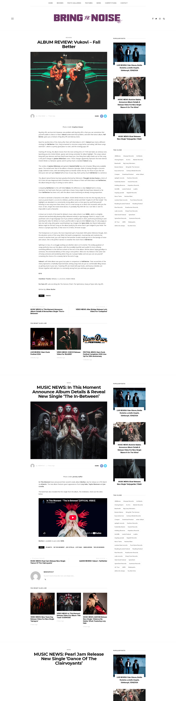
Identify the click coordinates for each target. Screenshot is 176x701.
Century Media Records (133, 171)
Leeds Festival (126, 189)
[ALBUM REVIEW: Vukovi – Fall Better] (68, 80)
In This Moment (59, 547)
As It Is (128, 160)
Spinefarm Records (120, 218)
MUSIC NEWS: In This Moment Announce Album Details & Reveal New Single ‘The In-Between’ (47, 311)
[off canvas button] (12, 18)
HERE (87, 214)
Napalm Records (132, 193)
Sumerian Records (134, 218)
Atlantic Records (138, 160)
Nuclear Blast (128, 196)
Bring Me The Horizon (132, 167)
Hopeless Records (133, 185)
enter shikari (140, 174)
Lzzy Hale (78, 547)
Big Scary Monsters (129, 163)
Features (88, 3)
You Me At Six (132, 226)
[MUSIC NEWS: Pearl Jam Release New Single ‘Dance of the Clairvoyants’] (68, 697)
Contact (124, 3)
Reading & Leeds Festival (122, 204)
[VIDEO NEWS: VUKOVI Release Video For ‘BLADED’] (69, 339)
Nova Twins (118, 196)
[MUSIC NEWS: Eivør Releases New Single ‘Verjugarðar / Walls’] (129, 125)
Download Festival (127, 174)
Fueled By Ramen (120, 182)
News (99, 3)
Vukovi (48, 296)
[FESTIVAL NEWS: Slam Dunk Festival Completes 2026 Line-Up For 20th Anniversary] (95, 339)
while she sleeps (120, 226)
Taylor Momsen (99, 547)
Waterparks (131, 222)
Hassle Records (132, 182)
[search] (164, 19)
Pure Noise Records (136, 200)
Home (50, 3)
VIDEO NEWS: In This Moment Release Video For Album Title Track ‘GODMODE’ (69, 615)
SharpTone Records (131, 211)
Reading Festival (137, 204)
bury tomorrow (119, 171)
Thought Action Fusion (91, 178)
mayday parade (119, 193)
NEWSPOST (41, 466)
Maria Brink (88, 547)
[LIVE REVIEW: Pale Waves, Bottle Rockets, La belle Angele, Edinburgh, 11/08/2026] (129, 54)
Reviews (60, 3)
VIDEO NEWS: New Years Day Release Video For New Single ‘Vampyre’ (42, 619)
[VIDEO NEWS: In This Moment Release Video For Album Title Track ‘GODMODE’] (69, 602)
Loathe (135, 189)
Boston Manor (119, 167)
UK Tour (117, 222)
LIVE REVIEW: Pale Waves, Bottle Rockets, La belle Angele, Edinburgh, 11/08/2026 (129, 67)
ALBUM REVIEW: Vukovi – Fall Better (93, 561)
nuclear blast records (121, 200)
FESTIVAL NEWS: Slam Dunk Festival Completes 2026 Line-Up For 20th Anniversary (95, 354)
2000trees (118, 156)
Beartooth (118, 163)
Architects (139, 156)
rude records (119, 211)
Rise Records (119, 207)
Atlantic (49, 547)
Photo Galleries (74, 3)
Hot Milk (117, 189)
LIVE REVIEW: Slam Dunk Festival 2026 (40, 353)
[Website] (45, 579)
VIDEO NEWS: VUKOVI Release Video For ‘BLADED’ (68, 353)
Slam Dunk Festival (120, 215)
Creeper (117, 174)
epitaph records (119, 178)
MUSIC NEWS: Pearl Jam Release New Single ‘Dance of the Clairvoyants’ (47, 562)
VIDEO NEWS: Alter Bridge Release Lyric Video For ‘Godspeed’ (91, 310)
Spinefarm (132, 215)
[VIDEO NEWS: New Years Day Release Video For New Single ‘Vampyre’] (42, 603)
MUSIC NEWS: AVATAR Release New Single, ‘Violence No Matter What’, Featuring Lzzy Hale (95, 620)
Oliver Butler (41, 116)
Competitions (110, 3)
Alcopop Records (128, 156)
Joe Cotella (70, 547)
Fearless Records (132, 178)
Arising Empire (119, 160)
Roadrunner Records (131, 207)
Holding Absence (120, 185)
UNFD (124, 222)
